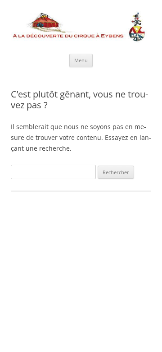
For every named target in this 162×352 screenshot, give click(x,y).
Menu (81, 60)
